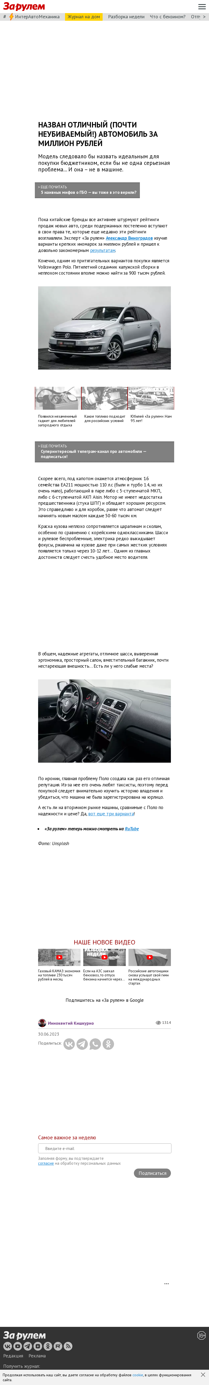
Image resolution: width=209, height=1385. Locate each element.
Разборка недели (126, 16)
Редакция (13, 1356)
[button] (203, 1375)
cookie (138, 1374)
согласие (46, 1163)
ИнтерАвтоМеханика (37, 16)
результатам (102, 250)
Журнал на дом (84, 16)
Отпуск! (199, 16)
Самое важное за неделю (67, 1137)
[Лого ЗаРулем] (24, 6)
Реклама (37, 1356)
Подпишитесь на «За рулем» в (105, 1000)
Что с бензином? (168, 16)
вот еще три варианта (111, 814)
